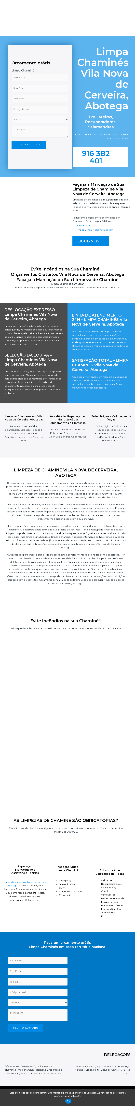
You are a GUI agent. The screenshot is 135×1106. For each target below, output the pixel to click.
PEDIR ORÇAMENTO (28, 144)
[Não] (131, 1097)
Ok (68, 1101)
